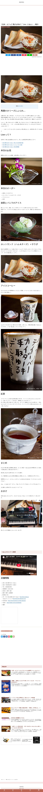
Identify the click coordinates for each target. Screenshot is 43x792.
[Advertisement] (21, 14)
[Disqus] (21, 762)
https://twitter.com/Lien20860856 (14, 602)
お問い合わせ (21, 788)
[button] (40, 485)
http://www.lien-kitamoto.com (19, 598)
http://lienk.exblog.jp (24, 596)
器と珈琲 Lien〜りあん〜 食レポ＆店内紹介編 (13, 142)
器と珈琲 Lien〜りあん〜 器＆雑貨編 (11, 146)
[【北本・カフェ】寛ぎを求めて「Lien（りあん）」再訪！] (18, 55)
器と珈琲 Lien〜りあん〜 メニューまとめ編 (12, 144)
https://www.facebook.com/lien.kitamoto (17, 600)
